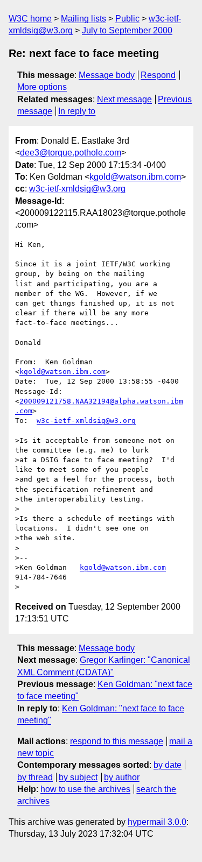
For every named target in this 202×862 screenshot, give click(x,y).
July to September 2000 (127, 30)
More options (42, 86)
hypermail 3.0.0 (157, 821)
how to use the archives (85, 789)
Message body (107, 75)
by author (122, 777)
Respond (158, 75)
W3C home (30, 18)
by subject (78, 777)
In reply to (76, 111)
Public (127, 18)
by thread (35, 777)
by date (168, 764)
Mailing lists (83, 18)
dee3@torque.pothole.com (70, 152)
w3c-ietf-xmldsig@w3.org (77, 188)
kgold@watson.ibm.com (135, 176)
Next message (124, 99)
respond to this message (116, 741)
